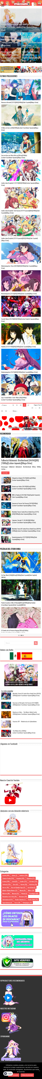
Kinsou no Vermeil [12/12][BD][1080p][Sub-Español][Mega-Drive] (19, 102)
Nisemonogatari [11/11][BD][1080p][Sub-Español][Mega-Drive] (19, 293)
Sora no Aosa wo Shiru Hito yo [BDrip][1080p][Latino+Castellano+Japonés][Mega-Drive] (14, 156)
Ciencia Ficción (8, 878)
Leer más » (5, 473)
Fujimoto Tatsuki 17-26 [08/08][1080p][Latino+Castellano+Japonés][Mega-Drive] (24, 521)
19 (16, 405)
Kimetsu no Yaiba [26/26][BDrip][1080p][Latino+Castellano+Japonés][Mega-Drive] (24, 487)
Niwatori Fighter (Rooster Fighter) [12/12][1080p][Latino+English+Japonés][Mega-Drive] (10, 56)
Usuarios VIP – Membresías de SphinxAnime (25, 721)
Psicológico (33, 893)
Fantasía (6, 884)
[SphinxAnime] (21, 3)
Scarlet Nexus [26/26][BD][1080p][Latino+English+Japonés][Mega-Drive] (20, 320)
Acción (5, 875)
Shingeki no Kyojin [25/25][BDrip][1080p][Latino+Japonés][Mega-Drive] (24, 479)
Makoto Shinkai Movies (9, 890)
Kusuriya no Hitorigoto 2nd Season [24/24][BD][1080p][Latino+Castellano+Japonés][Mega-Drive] (26, 704)
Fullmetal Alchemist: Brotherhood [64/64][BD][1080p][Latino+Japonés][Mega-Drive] (20, 462)
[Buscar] (36, 643)
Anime (14, 875)
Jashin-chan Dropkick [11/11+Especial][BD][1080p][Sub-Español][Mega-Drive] (19, 239)
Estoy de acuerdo (13, 1075)
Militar (31, 890)
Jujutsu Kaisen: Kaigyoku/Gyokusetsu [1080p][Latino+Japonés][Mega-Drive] (10, 41)
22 (28, 405)
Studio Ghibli (33, 899)
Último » (15, 411)
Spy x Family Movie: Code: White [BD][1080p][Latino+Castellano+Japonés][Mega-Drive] (13, 398)
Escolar (23, 881)
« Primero (4, 405)
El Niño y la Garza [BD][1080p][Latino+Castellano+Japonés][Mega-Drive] (20, 129)
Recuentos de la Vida (9, 896)
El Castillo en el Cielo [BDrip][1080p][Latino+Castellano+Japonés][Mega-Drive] (19, 604)
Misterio (6, 893)
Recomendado (5, 434)
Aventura (23, 875)
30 (39, 408)
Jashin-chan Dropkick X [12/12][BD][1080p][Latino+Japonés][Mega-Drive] (20, 184)
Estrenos (33, 881)
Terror (17, 902)
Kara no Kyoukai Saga (18, 887)
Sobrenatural (7, 899)
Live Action (31, 887)
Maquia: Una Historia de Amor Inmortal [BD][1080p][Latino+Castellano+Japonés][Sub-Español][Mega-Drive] (19, 27)
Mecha (23, 890)
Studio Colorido (20, 899)
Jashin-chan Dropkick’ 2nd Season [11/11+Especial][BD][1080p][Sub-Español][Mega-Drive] (20, 211)
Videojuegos (27, 902)
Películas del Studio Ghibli (10, 549)
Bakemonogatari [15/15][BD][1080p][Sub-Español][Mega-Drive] (19, 372)
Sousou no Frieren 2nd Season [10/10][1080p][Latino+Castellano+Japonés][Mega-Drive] (25, 504)
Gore (15, 884)
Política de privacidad (27, 1075)
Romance (23, 896)
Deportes (31, 878)
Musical (15, 893)
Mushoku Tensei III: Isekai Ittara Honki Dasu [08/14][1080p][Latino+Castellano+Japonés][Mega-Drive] (26, 530)
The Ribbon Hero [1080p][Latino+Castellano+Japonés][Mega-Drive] (24, 732)
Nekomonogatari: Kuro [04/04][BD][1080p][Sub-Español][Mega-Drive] (19, 267)
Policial (24, 893)
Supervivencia (7, 902)
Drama (6, 881)
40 (2, 411)
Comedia (20, 878)
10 (13, 405)
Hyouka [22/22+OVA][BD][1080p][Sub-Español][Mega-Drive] (18, 346)
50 (6, 411)
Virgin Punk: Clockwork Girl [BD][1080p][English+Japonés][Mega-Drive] (31, 56)
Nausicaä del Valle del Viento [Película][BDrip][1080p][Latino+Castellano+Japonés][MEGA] (16, 631)
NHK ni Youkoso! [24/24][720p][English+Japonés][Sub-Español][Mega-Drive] (26, 496)
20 (20, 405)
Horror (5, 887)
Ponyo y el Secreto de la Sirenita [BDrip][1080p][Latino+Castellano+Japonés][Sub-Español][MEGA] (15, 576)
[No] (39, 1071)
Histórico (33, 884)
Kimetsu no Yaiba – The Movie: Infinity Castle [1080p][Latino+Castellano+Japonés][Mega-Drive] (26, 713)
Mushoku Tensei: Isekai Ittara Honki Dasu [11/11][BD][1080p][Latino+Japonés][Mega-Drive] (25, 513)
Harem (23, 884)
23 (32, 408)
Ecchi (14, 881)
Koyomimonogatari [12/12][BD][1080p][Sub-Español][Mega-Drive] (24, 538)
